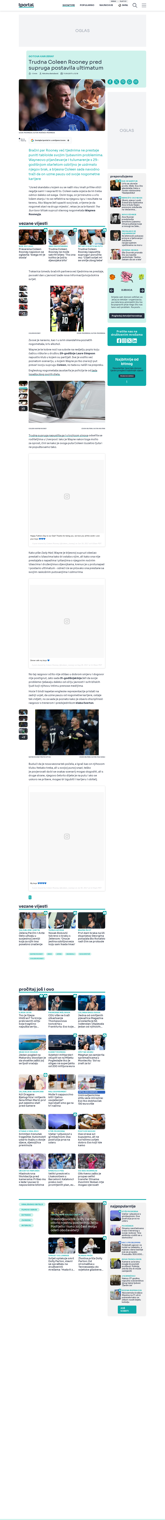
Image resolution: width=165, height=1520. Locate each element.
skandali (70, 954)
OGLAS (82, 30)
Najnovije (106, 5)
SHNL (125, 5)
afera (59, 954)
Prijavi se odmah (127, 376)
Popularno (87, 5)
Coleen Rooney (37, 958)
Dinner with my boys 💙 (40, 660)
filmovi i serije (29, 1209)
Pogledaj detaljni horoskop (127, 315)
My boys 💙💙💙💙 (38, 883)
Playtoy (123, 1)
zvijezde (26, 1220)
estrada (26, 1215)
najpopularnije (122, 1206)
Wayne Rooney (36, 954)
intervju (26, 1225)
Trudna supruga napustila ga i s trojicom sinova (58, 435)
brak (50, 954)
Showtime (69, 5)
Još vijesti (124, 1309)
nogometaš (84, 954)
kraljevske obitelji (32, 1204)
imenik (113, 1)
